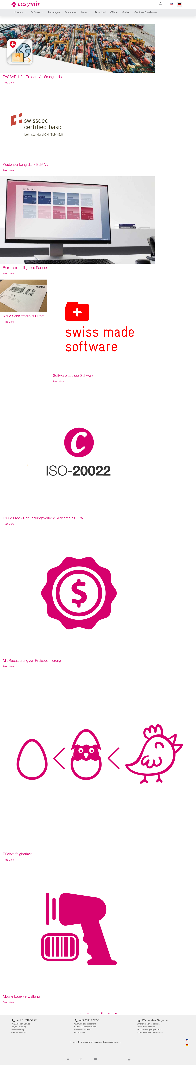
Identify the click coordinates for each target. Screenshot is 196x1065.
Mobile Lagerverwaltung (21, 996)
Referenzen (70, 12)
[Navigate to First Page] (81, 1013)
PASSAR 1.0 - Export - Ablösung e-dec (33, 77)
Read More (8, 83)
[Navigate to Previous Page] (88, 1013)
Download (100, 12)
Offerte (114, 12)
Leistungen (54, 12)
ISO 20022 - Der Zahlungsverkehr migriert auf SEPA (43, 518)
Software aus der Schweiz (73, 376)
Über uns (18, 12)
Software (35, 12)
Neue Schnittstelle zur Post (23, 316)
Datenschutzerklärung (112, 1042)
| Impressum (98, 1042)
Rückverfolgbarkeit (17, 854)
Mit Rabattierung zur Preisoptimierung (32, 661)
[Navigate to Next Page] (109, 1013)
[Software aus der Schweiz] (101, 325)
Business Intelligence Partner (25, 268)
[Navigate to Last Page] (116, 1013)
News (84, 12)
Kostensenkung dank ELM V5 (25, 165)
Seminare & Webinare (145, 12)
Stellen (126, 12)
